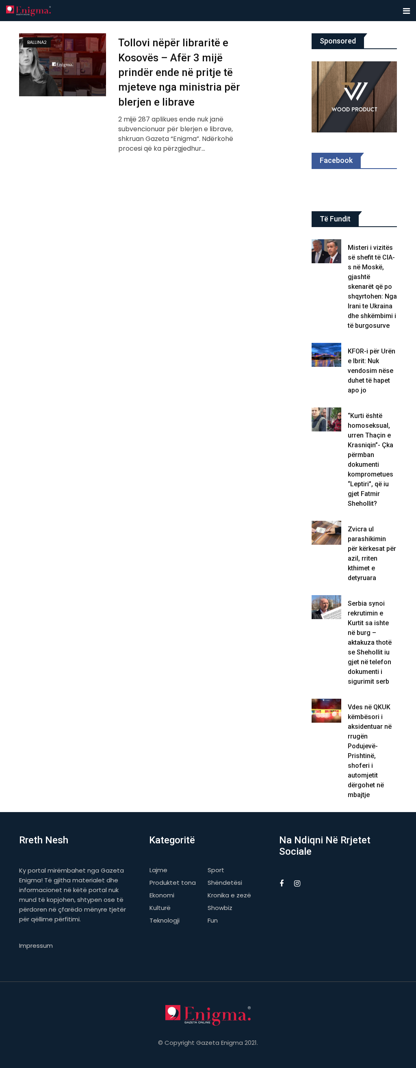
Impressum (36, 945)
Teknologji (165, 920)
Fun (213, 920)
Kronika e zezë (229, 895)
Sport (216, 870)
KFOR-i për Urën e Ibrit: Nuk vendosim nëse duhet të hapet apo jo (371, 370)
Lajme (158, 870)
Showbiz (220, 907)
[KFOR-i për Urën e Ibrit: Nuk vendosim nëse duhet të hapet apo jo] (327, 355)
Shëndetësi (225, 882)
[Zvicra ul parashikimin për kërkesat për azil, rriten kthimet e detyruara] (327, 533)
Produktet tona (173, 882)
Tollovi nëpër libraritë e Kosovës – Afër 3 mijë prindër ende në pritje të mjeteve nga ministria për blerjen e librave (179, 72)
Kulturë (160, 907)
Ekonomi (162, 895)
